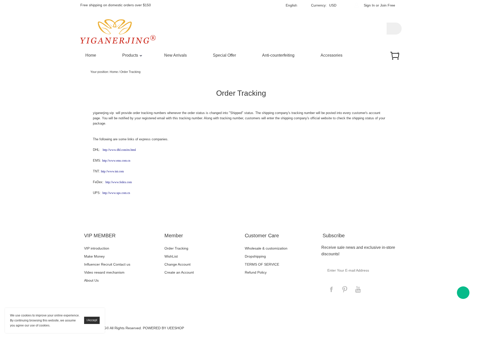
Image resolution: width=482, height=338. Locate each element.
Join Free (387, 5)
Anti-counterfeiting (278, 55)
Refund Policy (256, 272)
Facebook (331, 289)
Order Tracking (130, 72)
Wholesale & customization (266, 248)
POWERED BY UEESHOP (163, 328)
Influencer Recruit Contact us (107, 264)
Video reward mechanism (104, 272)
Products (130, 55)
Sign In (369, 5)
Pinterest (345, 289)
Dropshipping (255, 256)
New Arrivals (175, 55)
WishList (171, 256)
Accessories (331, 55)
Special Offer (224, 55)
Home (90, 55)
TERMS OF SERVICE (262, 264)
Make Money (94, 256)
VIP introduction (96, 248)
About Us (91, 280)
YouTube (358, 289)
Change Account (177, 264)
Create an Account (179, 272)
